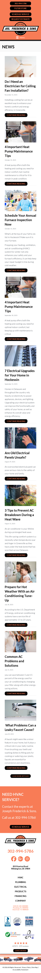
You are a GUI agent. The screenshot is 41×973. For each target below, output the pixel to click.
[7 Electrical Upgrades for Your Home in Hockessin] (20, 355)
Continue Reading (17, 115)
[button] (20, 776)
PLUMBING (20, 882)
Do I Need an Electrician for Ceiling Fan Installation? (20, 86)
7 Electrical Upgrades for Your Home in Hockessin (20, 375)
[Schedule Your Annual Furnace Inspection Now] (20, 200)
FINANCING (20, 896)
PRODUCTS (20, 891)
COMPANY (20, 900)
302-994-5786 (25, 817)
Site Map (35, 967)
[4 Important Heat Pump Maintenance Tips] (20, 131)
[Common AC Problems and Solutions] (20, 641)
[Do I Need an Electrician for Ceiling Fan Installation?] (20, 66)
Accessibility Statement (20, 970)
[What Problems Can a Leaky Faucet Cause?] (20, 710)
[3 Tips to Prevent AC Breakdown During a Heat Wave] (20, 495)
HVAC (20, 877)
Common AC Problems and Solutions (14, 661)
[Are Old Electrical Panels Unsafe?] (20, 437)
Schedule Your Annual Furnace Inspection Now (20, 220)
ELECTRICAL (20, 886)
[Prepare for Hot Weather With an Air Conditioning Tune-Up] (20, 571)
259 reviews (24, 946)
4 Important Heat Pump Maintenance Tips (19, 151)
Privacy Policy (26, 967)
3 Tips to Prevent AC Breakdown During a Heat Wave (19, 514)
